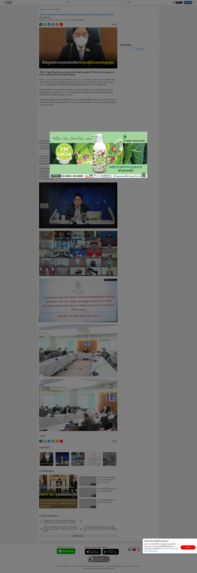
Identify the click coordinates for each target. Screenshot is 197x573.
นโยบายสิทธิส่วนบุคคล (151, 551)
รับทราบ (188, 547)
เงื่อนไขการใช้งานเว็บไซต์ (167, 548)
